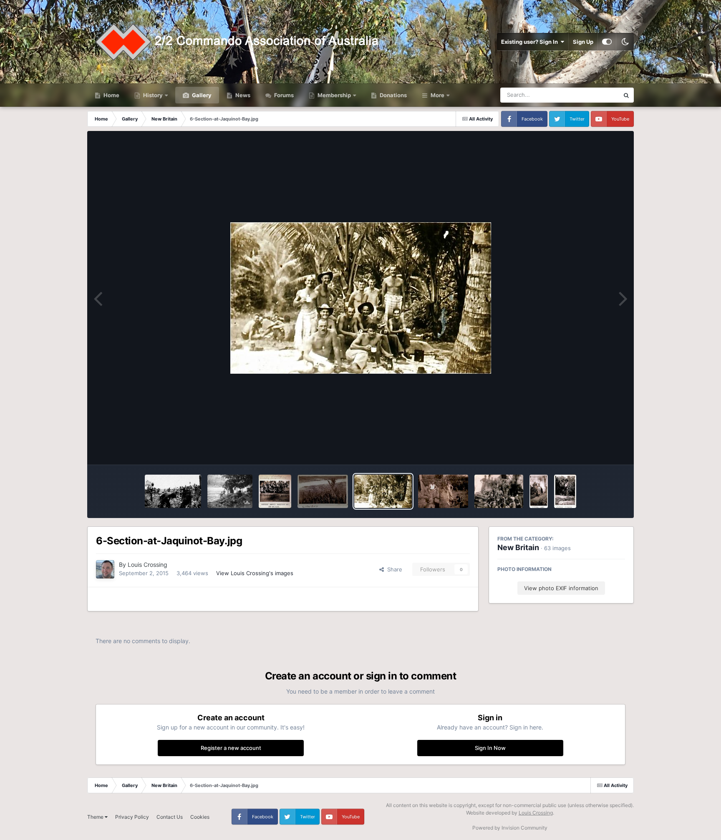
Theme (96, 817)
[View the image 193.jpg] (565, 491)
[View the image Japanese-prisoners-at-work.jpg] (173, 491)
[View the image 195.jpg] (538, 491)
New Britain (518, 547)
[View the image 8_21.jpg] (322, 491)
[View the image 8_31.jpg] (275, 491)
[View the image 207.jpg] (498, 491)
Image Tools (599, 449)
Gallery (201, 95)
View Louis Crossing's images (254, 573)
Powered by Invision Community (509, 828)
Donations (392, 95)
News (242, 95)
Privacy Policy (132, 817)
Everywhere (594, 95)
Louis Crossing (147, 564)
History (153, 95)
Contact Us (169, 817)
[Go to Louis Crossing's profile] (105, 569)
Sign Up (583, 41)
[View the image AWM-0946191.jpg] (229, 491)
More (437, 95)
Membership (334, 95)
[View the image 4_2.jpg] (443, 491)
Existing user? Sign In (530, 41)
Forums (283, 95)
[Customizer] (607, 41)
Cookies (199, 817)
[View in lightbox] (360, 298)
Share (393, 569)
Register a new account (231, 747)
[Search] (626, 95)
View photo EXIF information (561, 588)
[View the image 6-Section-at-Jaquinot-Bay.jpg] (383, 491)
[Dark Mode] (625, 41)
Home (110, 95)
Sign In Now (490, 747)
